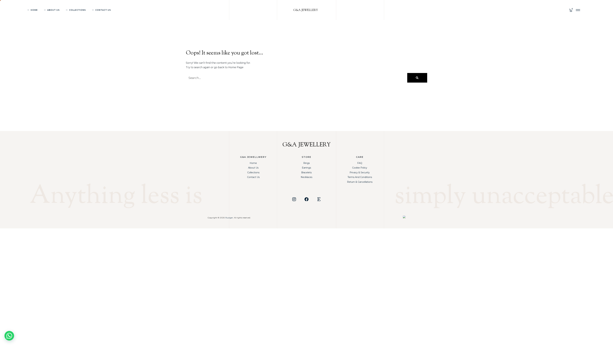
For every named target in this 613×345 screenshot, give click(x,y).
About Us (53, 10)
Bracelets (306, 172)
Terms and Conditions (360, 177)
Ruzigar (229, 217)
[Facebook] (306, 199)
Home (34, 10)
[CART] (571, 10)
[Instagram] (294, 199)
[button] (578, 10)
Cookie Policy (359, 167)
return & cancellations (359, 181)
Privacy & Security (360, 172)
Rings (306, 163)
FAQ (359, 163)
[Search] (417, 78)
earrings (306, 167)
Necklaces (306, 177)
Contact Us (103, 10)
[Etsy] (319, 199)
